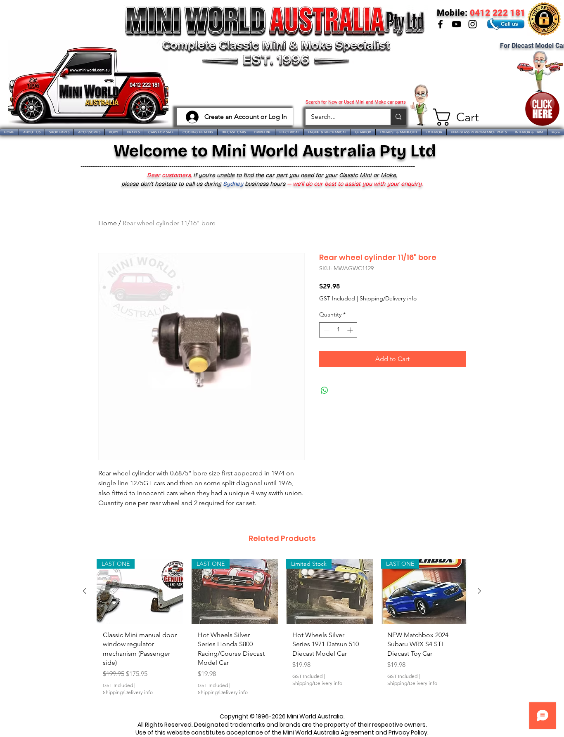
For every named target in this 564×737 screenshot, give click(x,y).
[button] (452, 117)
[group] (282, 631)
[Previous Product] (85, 591)
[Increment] (351, 330)
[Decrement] (325, 330)
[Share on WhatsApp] (324, 390)
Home (107, 223)
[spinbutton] (338, 330)
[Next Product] (479, 591)
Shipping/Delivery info (388, 298)
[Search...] (398, 117)
